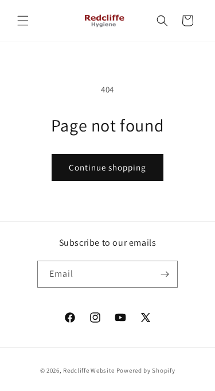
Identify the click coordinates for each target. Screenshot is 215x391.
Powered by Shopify (145, 370)
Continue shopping (107, 167)
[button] (23, 20)
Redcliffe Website (89, 370)
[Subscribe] (164, 274)
